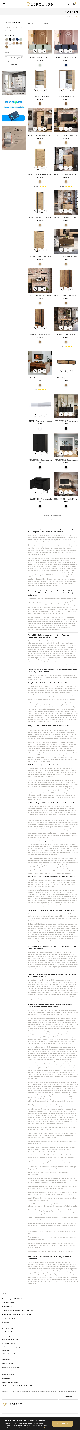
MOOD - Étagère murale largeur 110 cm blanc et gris (40, 421)
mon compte (6, 1359)
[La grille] (29, 23)
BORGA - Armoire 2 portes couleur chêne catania (66, 296)
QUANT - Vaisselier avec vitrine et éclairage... (40, 135)
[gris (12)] (13, 39)
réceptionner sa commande (11, 1367)
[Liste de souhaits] (40, 51)
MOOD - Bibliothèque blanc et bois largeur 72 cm (40, 97)
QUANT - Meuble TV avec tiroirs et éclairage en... (66, 135)
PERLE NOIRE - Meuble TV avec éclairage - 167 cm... (66, 499)
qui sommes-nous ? (8, 1328)
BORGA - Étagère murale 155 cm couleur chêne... (66, 378)
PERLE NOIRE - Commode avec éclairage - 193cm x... (66, 460)
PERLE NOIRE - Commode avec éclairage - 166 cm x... (66, 421)
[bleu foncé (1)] (17, 39)
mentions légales (7, 1332)
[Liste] (32, 23)
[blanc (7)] (10, 43)
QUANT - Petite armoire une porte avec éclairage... (39, 174)
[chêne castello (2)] (17, 43)
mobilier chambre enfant (10, 1382)
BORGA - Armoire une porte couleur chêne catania (40, 335)
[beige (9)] (6, 43)
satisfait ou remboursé (9, 1343)
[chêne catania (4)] (6, 46)
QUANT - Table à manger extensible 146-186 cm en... (66, 335)
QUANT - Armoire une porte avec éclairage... (40, 218)
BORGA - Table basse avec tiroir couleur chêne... (40, 378)
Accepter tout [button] (62, 1423)
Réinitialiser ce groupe (11, 30)
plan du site (6, 1351)
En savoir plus (42, 1428)
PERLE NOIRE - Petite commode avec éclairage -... (40, 499)
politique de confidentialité (10, 1339)
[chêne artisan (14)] (20, 43)
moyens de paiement (9, 1371)
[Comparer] (44, 51)
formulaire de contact (9, 1318)
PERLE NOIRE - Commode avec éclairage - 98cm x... (40, 460)
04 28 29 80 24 (7, 1306)
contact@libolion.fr (8, 1302)
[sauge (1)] (20, 39)
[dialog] (40, 1423)
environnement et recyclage (11, 1347)
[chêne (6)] (13, 43)
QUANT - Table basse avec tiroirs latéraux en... (66, 257)
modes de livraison (8, 1374)
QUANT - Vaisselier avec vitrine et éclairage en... (66, 174)
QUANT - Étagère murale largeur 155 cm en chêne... (40, 296)
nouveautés (6, 1378)
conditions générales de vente (12, 1336)
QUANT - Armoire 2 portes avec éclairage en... (40, 257)
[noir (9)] (10, 39)
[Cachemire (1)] (6, 39)
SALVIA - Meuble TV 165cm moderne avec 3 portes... (40, 58)
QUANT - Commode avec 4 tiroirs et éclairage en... (66, 218)
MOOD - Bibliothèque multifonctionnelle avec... (66, 97)
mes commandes (7, 1363)
